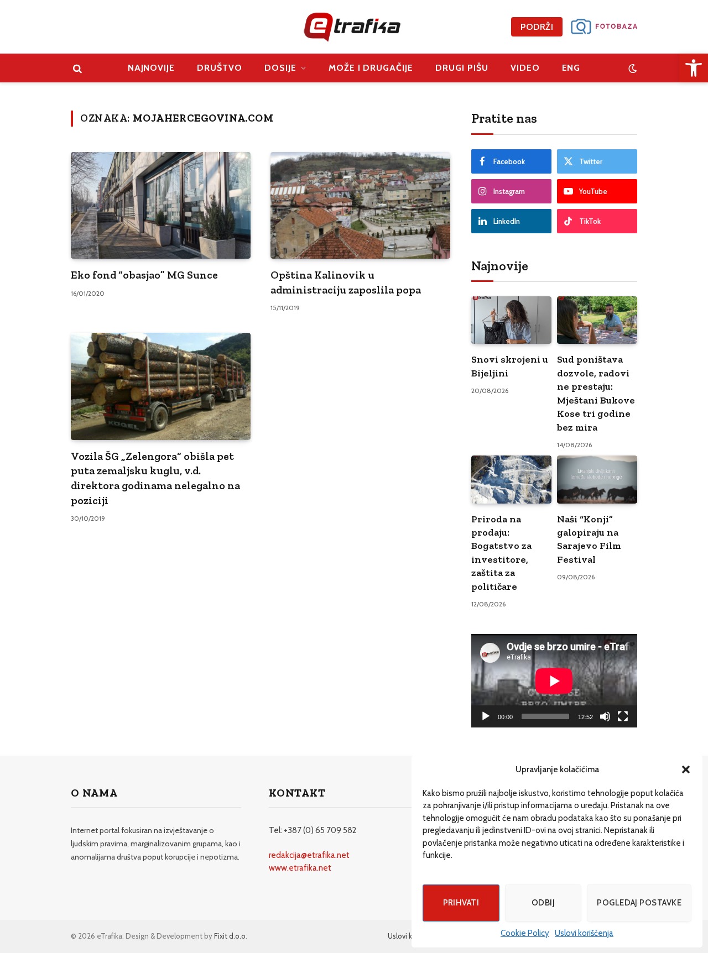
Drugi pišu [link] (461, 67)
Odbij (543, 903)
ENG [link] (571, 67)
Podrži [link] (536, 27)
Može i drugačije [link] (371, 67)
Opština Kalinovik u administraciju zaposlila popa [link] (345, 282)
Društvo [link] (219, 67)
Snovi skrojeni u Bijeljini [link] (509, 366)
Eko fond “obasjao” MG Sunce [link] (144, 274)
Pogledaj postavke (639, 903)
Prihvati (461, 903)
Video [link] (525, 67)
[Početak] (485, 716)
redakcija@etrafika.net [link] (309, 855)
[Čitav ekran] (622, 716)
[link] (693, 68)
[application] (554, 680)
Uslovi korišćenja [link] (584, 933)
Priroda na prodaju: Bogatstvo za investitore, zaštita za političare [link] (501, 553)
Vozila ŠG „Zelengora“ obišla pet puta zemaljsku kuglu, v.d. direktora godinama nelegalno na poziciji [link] (155, 478)
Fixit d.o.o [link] (230, 935)
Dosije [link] (280, 67)
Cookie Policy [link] (525, 933)
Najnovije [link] (151, 67)
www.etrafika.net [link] (300, 868)
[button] (685, 769)
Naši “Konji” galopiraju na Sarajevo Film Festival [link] (589, 539)
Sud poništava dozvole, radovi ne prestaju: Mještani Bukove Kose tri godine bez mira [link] (596, 393)
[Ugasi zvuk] (605, 716)
